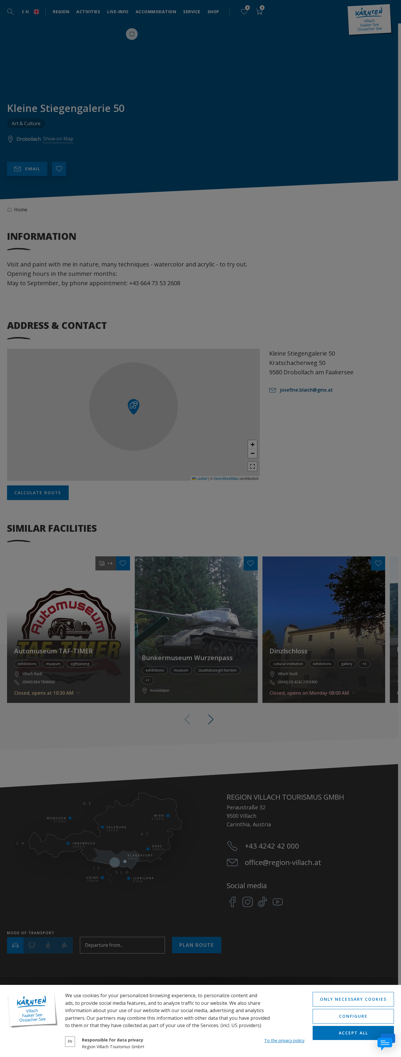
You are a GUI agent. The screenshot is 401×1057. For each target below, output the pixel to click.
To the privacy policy (284, 1040)
